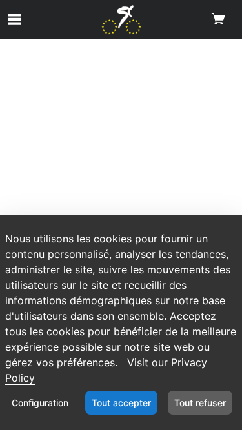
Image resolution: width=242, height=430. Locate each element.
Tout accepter (121, 402)
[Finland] (121, 21)
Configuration (40, 402)
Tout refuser (200, 402)
